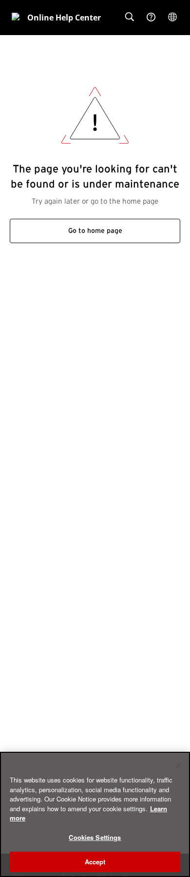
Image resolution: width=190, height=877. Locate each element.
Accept (95, 861)
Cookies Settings (95, 837)
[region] (95, 814)
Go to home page (95, 231)
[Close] (178, 765)
